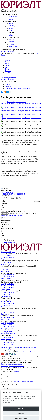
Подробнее (7, 402)
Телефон (7, 201)
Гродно (11, 28)
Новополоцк (13, 46)
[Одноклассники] (5, 92)
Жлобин (11, 25)
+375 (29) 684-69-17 (7, 323)
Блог (6, 67)
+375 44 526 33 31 (7, 262)
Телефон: (4, 377)
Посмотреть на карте (8, 242)
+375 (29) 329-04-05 (7, 284)
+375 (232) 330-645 (7, 294)
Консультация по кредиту (9, 210)
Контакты (8, 72)
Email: (3, 379)
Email (2, 207)
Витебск (11, 44)
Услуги (7, 64)
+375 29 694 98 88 (7, 337)
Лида (10, 30)
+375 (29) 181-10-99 (7, 51)
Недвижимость (10, 62)
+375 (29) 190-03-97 (7, 292)
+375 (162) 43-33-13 (7, 277)
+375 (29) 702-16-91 (7, 324)
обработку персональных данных (12, 215)
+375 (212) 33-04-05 (7, 287)
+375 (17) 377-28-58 (7, 326)
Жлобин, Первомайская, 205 (16, 102)
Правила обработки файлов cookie (12, 366)
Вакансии (8, 71)
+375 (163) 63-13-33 (7, 257)
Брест (10, 18)
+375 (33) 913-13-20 (7, 275)
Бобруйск (12, 39)
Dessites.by (16, 371)
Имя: (2, 375)
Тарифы (7, 65)
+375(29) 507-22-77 (7, 269)
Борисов (11, 34)
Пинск (11, 20)
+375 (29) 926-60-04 (7, 317)
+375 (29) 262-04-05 (7, 285)
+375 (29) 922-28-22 (7, 342)
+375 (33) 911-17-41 (7, 301)
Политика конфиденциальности (11, 364)
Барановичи (13, 16)
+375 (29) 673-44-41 (7, 332)
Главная (7, 60)
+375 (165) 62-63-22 (7, 344)
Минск (11, 36)
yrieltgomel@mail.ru (7, 192)
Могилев (12, 41)
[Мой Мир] (7, 92)
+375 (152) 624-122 (7, 305)
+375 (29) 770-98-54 (7, 303)
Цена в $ (4, 205)
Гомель (11, 23)
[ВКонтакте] (2, 92)
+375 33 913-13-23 (7, 255)
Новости (7, 69)
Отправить (5, 213)
